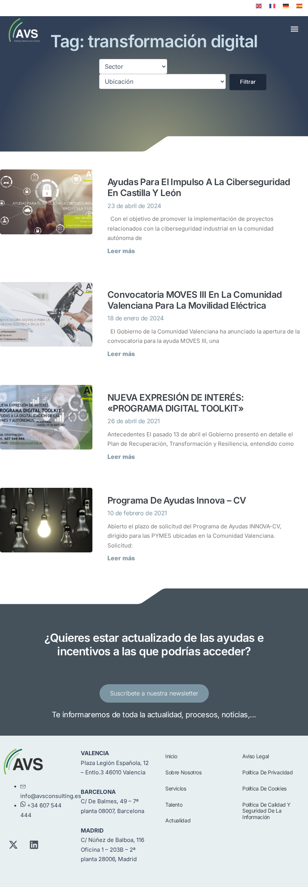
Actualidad (177, 820)
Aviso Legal (255, 756)
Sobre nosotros (183, 772)
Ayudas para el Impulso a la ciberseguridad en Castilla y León (198, 187)
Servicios (175, 788)
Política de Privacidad (267, 772)
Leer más (121, 251)
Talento (173, 804)
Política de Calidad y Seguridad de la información (266, 811)
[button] (294, 29)
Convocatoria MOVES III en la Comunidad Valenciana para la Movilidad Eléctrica (194, 300)
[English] (259, 6)
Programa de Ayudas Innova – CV (176, 500)
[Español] (299, 6)
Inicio (171, 756)
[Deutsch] (286, 6)
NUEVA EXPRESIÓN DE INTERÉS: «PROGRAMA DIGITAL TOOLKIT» (175, 403)
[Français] (272, 6)
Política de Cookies (264, 788)
